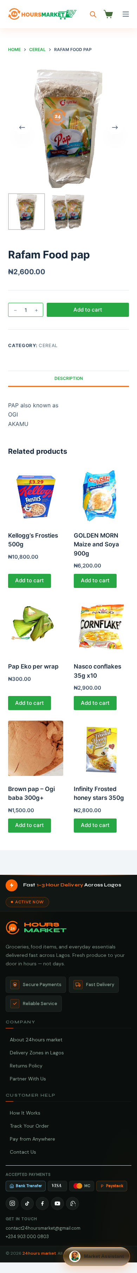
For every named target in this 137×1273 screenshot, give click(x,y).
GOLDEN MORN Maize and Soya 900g (96, 544)
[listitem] (12, 1203)
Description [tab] (68, 378)
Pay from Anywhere (32, 1139)
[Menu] (126, 14)
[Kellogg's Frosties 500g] (35, 494)
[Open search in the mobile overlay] (93, 14)
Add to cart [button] (29, 580)
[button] (96, 1256)
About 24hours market (36, 1039)
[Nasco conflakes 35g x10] (101, 626)
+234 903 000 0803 (27, 1237)
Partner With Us (28, 1079)
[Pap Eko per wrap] (35, 626)
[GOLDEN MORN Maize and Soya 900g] (101, 494)
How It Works (25, 1113)
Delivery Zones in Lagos (37, 1052)
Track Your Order (29, 1126)
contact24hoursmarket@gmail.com (43, 1228)
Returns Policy (26, 1065)
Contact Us (23, 1152)
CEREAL (48, 345)
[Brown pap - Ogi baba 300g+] (35, 748)
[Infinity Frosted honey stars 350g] (101, 748)
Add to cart (87, 309)
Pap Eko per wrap (33, 666)
